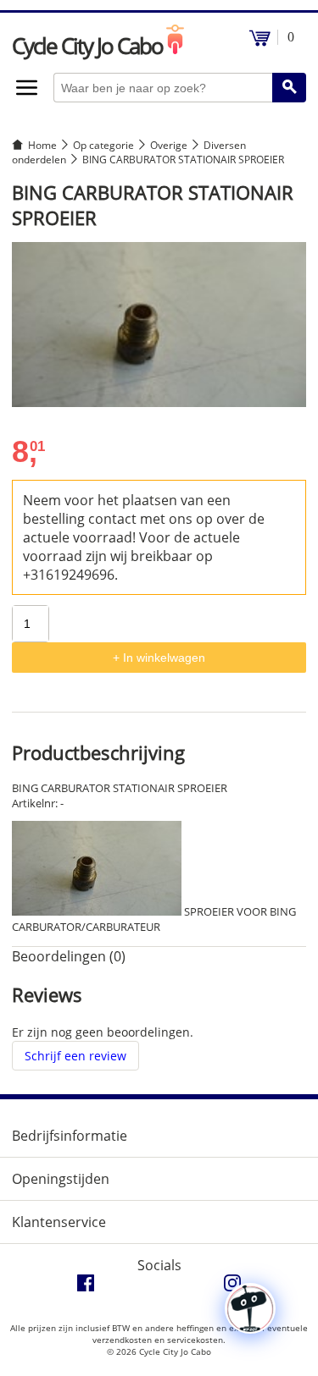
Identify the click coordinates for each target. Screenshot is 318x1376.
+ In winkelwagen (159, 657)
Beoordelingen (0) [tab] (69, 956)
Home (42, 145)
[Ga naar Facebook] (85, 1287)
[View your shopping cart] (260, 42)
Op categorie (103, 145)
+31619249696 (68, 574)
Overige (168, 145)
